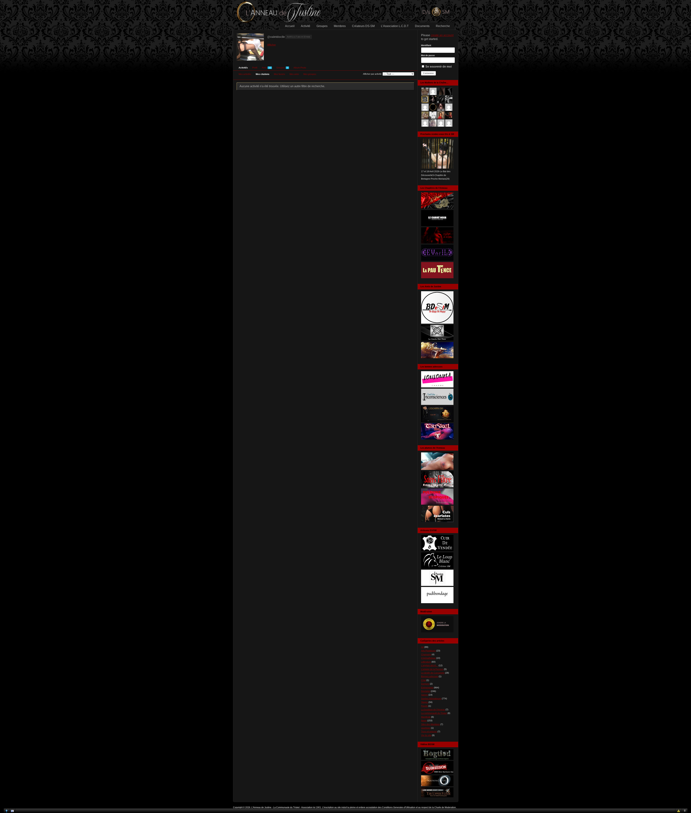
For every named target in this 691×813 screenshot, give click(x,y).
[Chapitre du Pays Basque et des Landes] (437, 277)
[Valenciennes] (437, 438)
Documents (422, 26)
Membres (340, 26)
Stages (424, 702)
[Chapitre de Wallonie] (437, 260)
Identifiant (426, 45)
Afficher (271, 44)
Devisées (425, 691)
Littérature (426, 662)
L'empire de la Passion (432, 669)
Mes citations (262, 74)
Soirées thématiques (431, 698)
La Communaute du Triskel (286, 807)
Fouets (424, 706)
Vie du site (426, 735)
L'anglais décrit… (429, 665)
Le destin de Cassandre (432, 673)
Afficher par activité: (372, 74)
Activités (243, 67)
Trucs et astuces (429, 731)
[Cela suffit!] (437, 631)
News (424, 720)
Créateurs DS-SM (363, 26)
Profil (254, 67)
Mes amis (294, 74)
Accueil (290, 26)
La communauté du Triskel (434, 713)
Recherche (443, 26)
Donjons (425, 684)
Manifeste (426, 717)
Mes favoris (279, 74)
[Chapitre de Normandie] (437, 225)
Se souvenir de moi (438, 66)
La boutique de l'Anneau (433, 709)
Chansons (426, 654)
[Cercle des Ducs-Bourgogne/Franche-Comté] (437, 340)
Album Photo (299, 67)
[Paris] (437, 421)
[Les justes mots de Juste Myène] (437, 469)
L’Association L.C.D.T (395, 26)
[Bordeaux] (437, 404)
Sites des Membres (430, 724)
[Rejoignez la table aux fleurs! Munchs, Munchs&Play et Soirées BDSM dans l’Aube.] (437, 323)
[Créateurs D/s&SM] (437, 585)
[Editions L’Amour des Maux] (437, 486)
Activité (305, 26)
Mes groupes (309, 74)
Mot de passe (428, 55)
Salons (424, 695)
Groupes (322, 26)
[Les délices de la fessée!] (437, 521)
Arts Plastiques (428, 650)
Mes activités (245, 74)
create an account (442, 35)
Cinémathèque (428, 658)
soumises (425, 728)
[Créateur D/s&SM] (437, 550)
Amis (266, 67)
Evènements (427, 687)
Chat (423, 680)
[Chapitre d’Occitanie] (437, 208)
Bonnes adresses (429, 676)
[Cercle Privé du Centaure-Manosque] (437, 357)
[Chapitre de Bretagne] (437, 243)
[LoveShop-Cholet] (437, 386)
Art (422, 647)
